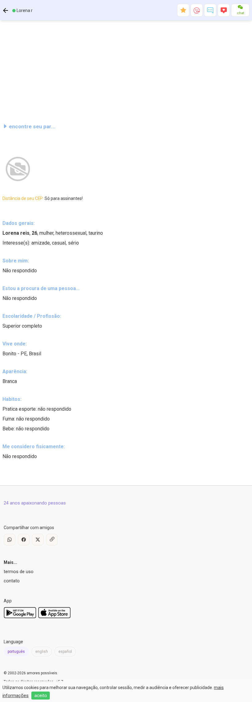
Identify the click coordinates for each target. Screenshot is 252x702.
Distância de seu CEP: (42, 198)
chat (240, 13)
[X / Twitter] (38, 539)
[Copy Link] (52, 539)
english (41, 651)
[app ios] (54, 617)
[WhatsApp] (9, 539)
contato (12, 581)
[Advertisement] (126, 69)
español (65, 651)
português (16, 651)
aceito (40, 695)
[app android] (20, 617)
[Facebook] (24, 539)
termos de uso (18, 571)
